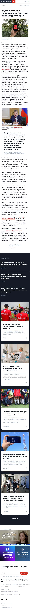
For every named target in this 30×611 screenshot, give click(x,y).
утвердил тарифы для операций (13, 217)
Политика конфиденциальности (9, 591)
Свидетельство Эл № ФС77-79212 (9, 584)
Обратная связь (5, 589)
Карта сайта (4, 605)
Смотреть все (15, 518)
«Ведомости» (6, 69)
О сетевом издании (6, 586)
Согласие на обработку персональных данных (14, 576)
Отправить (23, 573)
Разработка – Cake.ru (6, 607)
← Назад (3, 5)
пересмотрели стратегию (14, 230)
